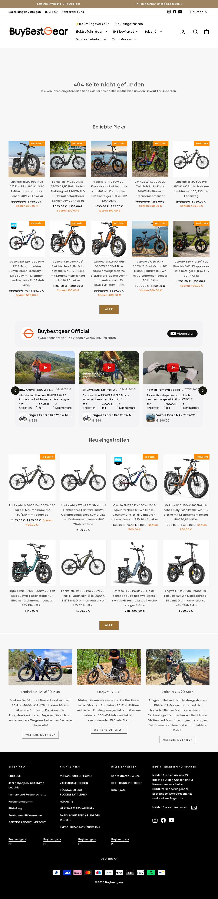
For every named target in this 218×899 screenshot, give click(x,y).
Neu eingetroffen (129, 24)
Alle (109, 309)
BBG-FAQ (51, 12)
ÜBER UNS (15, 776)
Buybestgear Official (63, 330)
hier (130, 91)
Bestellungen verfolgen (25, 12)
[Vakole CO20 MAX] (177, 667)
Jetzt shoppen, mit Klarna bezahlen (26, 785)
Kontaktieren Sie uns (125, 776)
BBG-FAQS (118, 790)
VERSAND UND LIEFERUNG (76, 776)
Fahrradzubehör (89, 39)
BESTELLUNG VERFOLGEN (127, 783)
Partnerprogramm (21, 801)
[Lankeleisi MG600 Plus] (40, 667)
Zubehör (152, 31)
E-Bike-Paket (124, 31)
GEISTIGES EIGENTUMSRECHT (27, 822)
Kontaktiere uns (73, 12)
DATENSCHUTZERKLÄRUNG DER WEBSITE (80, 818)
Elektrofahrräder (90, 31)
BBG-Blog (15, 808)
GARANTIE (66, 801)
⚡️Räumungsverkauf (92, 24)
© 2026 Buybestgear (109, 882)
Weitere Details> (40, 735)
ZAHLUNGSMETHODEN (74, 783)
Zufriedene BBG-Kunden (25, 815)
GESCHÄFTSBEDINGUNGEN (77, 808)
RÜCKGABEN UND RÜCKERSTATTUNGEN (73, 792)
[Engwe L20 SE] (109, 667)
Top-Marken (122, 39)
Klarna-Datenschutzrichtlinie (80, 827)
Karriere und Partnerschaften (28, 794)
